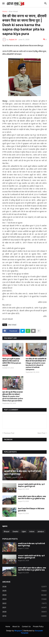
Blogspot (18, 631)
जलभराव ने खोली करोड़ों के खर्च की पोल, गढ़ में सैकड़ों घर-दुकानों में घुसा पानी (31, 485)
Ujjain (24, 531)
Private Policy (38, 626)
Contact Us (26, 626)
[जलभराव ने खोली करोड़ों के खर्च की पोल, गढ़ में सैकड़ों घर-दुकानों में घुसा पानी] (9, 487)
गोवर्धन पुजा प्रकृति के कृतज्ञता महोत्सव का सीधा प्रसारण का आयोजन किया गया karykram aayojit (11, 362)
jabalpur (41, 531)
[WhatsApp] (28, 331)
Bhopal (6, 531)
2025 (24, 591)
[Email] (33, 331)
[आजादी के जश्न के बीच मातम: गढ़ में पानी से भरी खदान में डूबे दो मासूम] (9, 547)
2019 (24, 616)
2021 (24, 607)
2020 (24, 612)
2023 (24, 599)
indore (31, 531)
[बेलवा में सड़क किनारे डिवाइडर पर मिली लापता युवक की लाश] (9, 512)
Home (4, 11)
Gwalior (15, 531)
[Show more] (38, 331)
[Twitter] (22, 331)
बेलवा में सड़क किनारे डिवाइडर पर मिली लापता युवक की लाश (31, 510)
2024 (24, 595)
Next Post (41, 433)
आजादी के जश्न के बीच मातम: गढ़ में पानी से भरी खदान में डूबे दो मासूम (31, 544)
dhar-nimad (13, 11)
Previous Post (9, 433)
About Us (16, 626)
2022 (24, 603)
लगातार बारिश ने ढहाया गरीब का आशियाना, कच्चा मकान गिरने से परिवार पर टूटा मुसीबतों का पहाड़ (32, 497)
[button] (3, 4)
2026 (24, 587)
